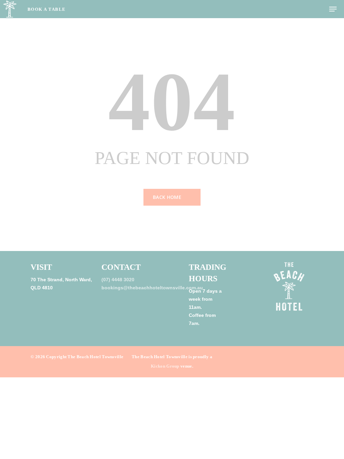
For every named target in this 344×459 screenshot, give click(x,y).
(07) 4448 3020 (117, 279)
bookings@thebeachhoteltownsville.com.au (152, 287)
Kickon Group (165, 366)
